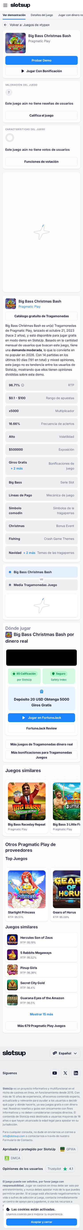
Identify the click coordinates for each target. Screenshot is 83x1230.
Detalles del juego (42, 15)
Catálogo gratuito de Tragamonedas (41, 316)
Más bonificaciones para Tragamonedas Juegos (41, 755)
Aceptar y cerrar (41, 1222)
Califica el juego (41, 115)
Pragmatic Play (30, 306)
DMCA (15, 1158)
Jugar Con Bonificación (44, 71)
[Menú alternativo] (5, 5)
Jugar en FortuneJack (44, 717)
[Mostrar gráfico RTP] (22, 385)
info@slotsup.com (14, 1136)
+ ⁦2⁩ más (17, 468)
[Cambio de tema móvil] (75, 5)
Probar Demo (42, 60)
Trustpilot (60, 1169)
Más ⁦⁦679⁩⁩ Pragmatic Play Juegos (41, 1026)
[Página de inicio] (20, 5)
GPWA (71, 1149)
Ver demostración (14, 15)
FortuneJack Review (41, 728)
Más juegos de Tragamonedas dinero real (41, 744)
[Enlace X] (65, 1073)
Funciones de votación (41, 161)
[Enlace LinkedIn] (75, 1073)
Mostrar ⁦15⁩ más (41, 1014)
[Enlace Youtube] (54, 1073)
